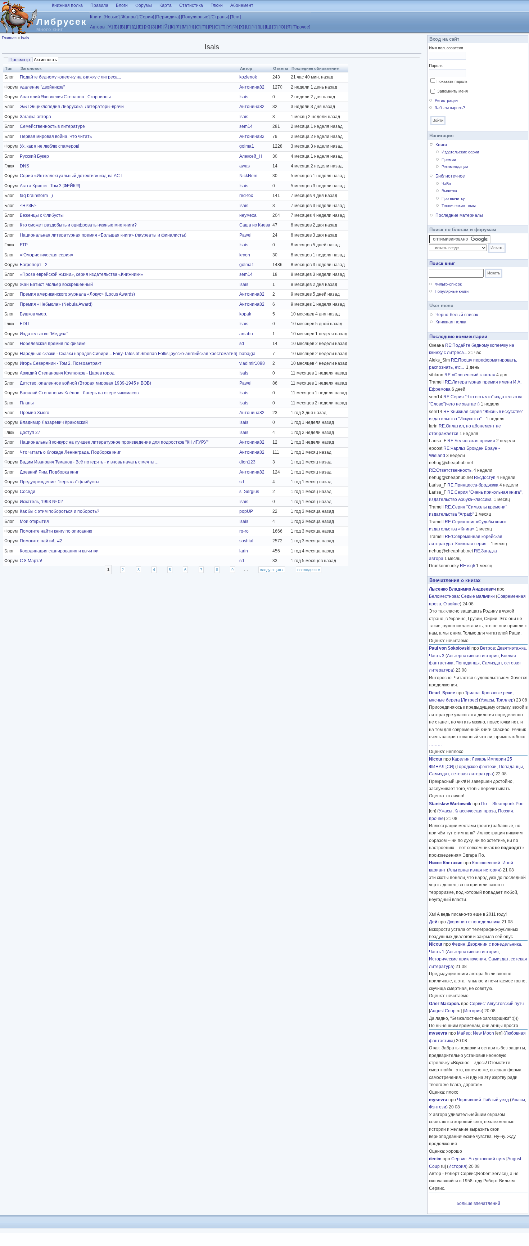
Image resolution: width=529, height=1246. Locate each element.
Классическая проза (475, 811)
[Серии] (146, 16)
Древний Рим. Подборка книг (49, 472)
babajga (247, 353)
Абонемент (241, 5)
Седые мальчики (478, 596)
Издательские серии (460, 152)
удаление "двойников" (42, 87)
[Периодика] (167, 16)
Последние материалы (459, 215)
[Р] (210, 27)
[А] (110, 27)
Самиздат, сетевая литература (461, 773)
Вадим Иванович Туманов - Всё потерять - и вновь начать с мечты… (89, 462)
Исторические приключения (457, 959)
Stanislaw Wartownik (450, 803)
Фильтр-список (448, 284)
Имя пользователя (446, 48)
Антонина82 (251, 87)
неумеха (248, 215)
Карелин (461, 759)
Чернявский (469, 1099)
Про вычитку (453, 198)
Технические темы (459, 205)
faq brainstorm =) (36, 195)
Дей (433, 921)
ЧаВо (446, 183)
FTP (24, 244)
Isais (25, 38)
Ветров (487, 648)
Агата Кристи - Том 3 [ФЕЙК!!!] (50, 185)
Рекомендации (455, 167)
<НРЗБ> (28, 205)
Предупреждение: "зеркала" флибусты (59, 481)
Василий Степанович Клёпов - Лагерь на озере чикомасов (79, 392)
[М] (184, 27)
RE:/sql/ (467, 565)
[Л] (178, 27)
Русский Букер (34, 156)
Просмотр (19, 59)
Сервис (477, 1003)
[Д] (134, 27)
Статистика (191, 5)
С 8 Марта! (31, 560)
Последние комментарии (458, 336)
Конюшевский (486, 862)
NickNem (248, 175)
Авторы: (98, 27)
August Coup (443, 1010)
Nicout (435, 759)
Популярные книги (452, 291)
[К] (172, 27)
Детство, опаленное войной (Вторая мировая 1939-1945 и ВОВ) (85, 383)
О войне (451, 603)
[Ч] (254, 27)
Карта (165, 5)
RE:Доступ (485, 477)
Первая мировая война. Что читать (56, 136)
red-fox (246, 195)
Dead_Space (442, 692)
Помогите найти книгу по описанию (56, 531)
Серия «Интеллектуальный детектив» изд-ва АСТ (71, 175)
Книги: (96, 16)
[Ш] (261, 27)
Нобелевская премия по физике (53, 343)
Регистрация (446, 100)
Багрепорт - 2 (34, 264)
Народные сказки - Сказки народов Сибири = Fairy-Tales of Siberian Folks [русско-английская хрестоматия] (128, 353)
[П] (204, 27)
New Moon (483, 1033)
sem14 (246, 126)
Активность (46, 59)
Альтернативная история (473, 655)
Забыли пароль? (450, 108)
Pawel (245, 235)
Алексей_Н (250, 156)
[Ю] (282, 27)
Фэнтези (437, 1107)
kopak (245, 314)
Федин (458, 944)
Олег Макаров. (444, 1003)
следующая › (272, 570)
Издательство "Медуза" (44, 333)
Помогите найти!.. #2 (41, 540)
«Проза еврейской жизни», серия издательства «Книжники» (81, 274)
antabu (246, 333)
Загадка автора (35, 116)
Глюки (217, 5)
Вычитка (449, 191)
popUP (246, 511)
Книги (441, 144)
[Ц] (247, 27)
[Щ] (268, 27)
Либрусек (61, 22)
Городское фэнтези (477, 766)
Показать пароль (452, 81)
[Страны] (220, 16)
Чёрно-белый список (456, 314)
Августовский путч (505, 1003)
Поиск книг (442, 263)
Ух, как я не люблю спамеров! (49, 146)
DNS (24, 166)
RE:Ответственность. (451, 470)
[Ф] (235, 27)
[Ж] (147, 27)
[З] (153, 27)
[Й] (166, 27)
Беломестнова (444, 596)
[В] (122, 27)
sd (241, 343)
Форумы (143, 5)
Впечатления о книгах (454, 580)
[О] (197, 27)
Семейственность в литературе (52, 126)
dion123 (247, 462)
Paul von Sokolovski (449, 648)
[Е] (140, 27)
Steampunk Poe (508, 803)
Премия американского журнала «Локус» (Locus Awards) (77, 294)
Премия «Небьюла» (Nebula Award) (56, 304)
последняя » (308, 570)
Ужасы (487, 700)
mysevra (438, 1033)
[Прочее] (301, 27)
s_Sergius (249, 491)
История (473, 1010)
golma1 (246, 146)
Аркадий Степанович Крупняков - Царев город (67, 373)
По (485, 803)
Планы (27, 402)
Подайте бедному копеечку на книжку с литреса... (70, 77)
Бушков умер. (33, 314)
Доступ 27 (30, 432)
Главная (9, 38)
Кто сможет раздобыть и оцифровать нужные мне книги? (78, 225)
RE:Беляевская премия (471, 440)
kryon (244, 254)
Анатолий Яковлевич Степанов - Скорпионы (65, 96)
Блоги (122, 5)
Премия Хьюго (34, 412)
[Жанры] (129, 16)
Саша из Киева (254, 225)
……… (435, 744)
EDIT (25, 323)
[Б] (116, 27)
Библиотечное (450, 176)
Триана (472, 692)
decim (435, 1158)
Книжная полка (67, 5)
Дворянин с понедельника (474, 921)
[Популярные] (195, 16)
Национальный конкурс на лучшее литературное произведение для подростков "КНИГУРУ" (114, 442)
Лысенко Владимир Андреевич (462, 589)
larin (243, 550)
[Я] (288, 27)
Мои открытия (34, 521)
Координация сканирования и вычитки (59, 550)
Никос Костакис (445, 862)
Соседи (27, 491)
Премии (449, 159)
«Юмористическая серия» (46, 254)
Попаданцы (468, 662)
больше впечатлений (478, 1203)
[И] (159, 27)
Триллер (505, 700)
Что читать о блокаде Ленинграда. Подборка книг (70, 452)
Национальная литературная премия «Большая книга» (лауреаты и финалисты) (103, 235)
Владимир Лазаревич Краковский (54, 422)
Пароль (436, 65)
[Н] (191, 27)
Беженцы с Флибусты (42, 215)
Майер (464, 1033)
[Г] (128, 27)
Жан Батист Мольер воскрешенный (56, 284)
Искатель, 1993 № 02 (41, 501)
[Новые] (111, 16)
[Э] (274, 27)
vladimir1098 (252, 363)
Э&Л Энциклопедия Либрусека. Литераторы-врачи (72, 106)
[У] (228, 27)
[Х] (241, 27)
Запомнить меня (452, 91)
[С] (217, 27)
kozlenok (248, 77)
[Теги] (235, 16)
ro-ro (244, 531)
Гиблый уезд (496, 1099)
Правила (99, 5)
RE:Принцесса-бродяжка (472, 485)
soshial (246, 540)
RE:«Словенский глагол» (469, 374)
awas (244, 166)
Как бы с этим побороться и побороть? (59, 511)
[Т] (223, 27)
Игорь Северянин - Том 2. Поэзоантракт (60, 363)
